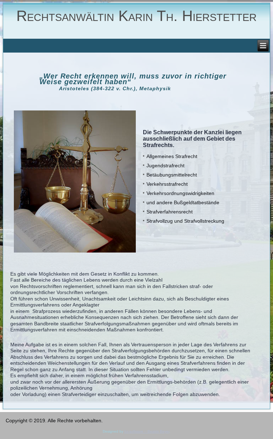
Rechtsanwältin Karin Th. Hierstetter (136, 15)
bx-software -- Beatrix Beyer (146, 431)
